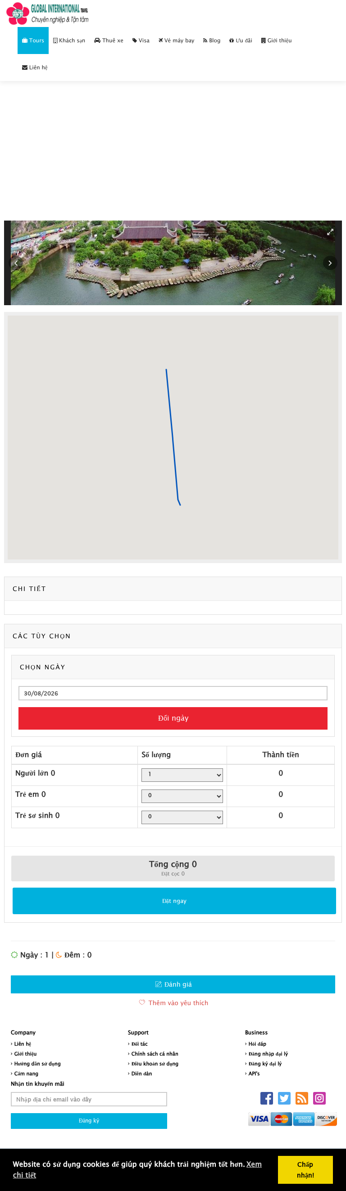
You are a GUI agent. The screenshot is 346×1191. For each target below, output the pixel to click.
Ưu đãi (243, 40)
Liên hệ (37, 67)
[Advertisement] (173, 160)
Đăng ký (89, 1120)
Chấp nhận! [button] (305, 1169)
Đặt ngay (174, 900)
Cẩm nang (26, 1074)
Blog (213, 40)
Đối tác (140, 1044)
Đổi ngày (173, 718)
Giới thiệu (279, 40)
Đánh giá (177, 984)
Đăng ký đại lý (265, 1064)
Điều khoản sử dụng (155, 1064)
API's (254, 1074)
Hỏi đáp (257, 1044)
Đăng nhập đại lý (268, 1054)
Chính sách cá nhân (155, 1054)
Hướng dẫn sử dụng (37, 1064)
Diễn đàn (142, 1074)
